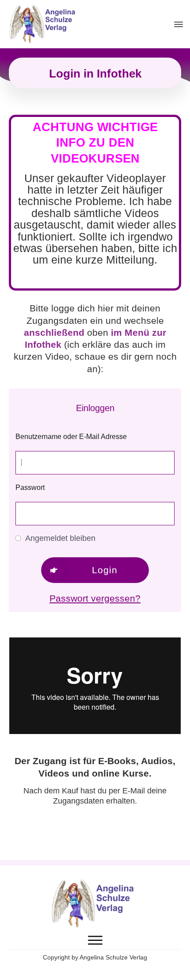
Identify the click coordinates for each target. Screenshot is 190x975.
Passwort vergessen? (95, 598)
